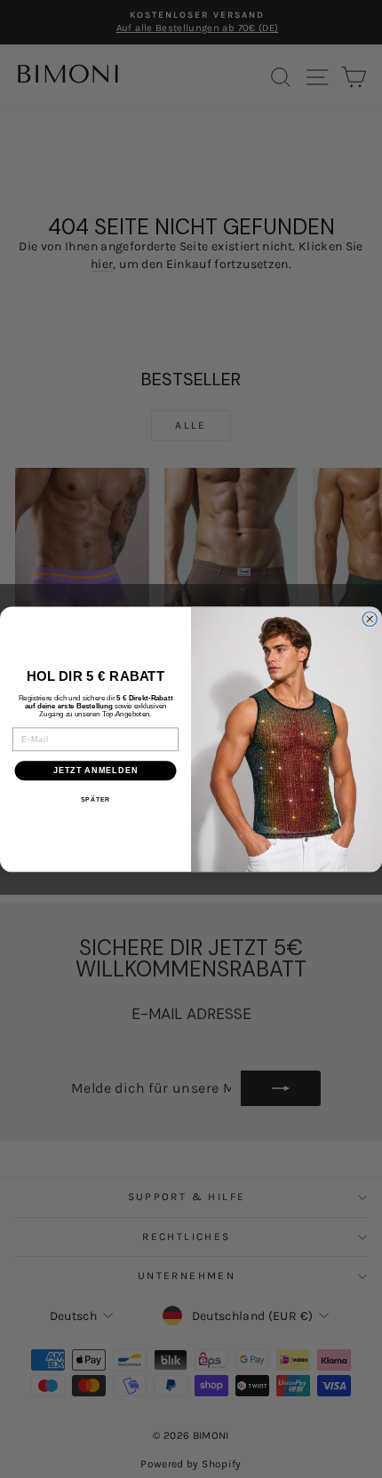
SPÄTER (96, 799)
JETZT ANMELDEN (96, 770)
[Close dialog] (370, 619)
